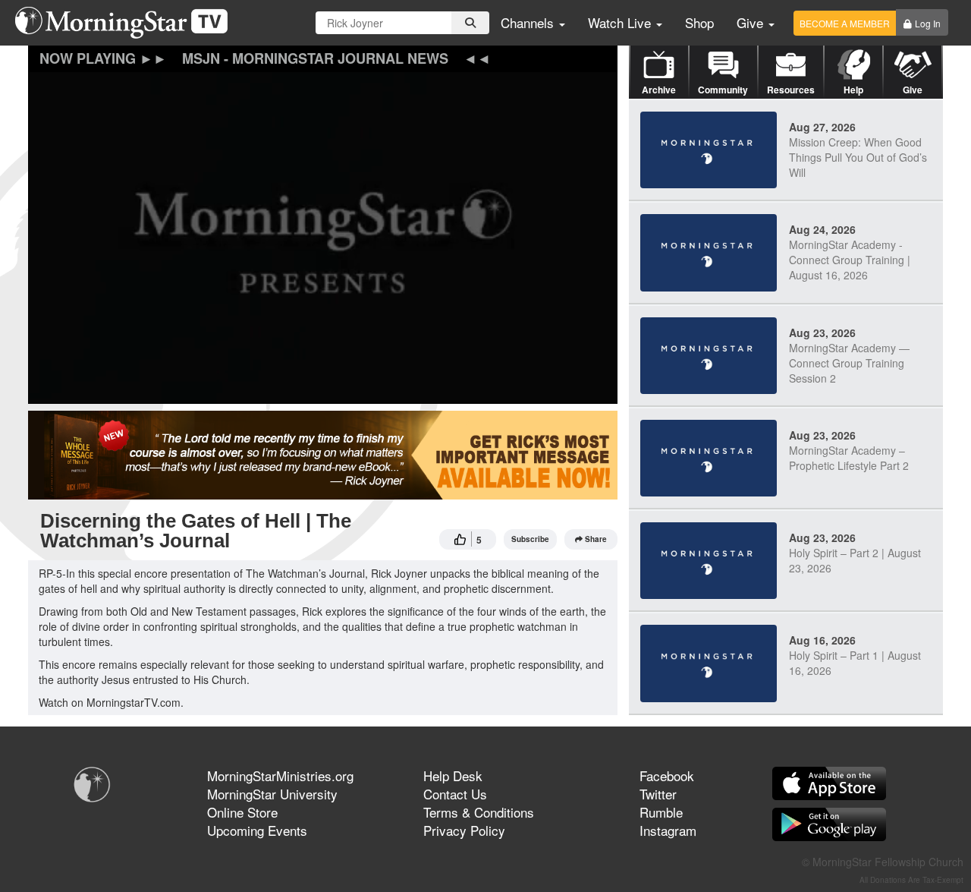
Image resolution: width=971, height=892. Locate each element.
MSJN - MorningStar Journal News (315, 58)
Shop (699, 22)
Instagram (667, 830)
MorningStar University (272, 793)
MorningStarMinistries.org (280, 775)
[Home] (127, 23)
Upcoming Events (257, 830)
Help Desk (452, 775)
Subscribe (530, 539)
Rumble (661, 811)
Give (752, 22)
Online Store (242, 811)
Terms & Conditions (478, 811)
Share (596, 539)
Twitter (658, 793)
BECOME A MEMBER (845, 23)
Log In (928, 23)
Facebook (666, 775)
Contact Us (455, 793)
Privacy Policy (464, 830)
